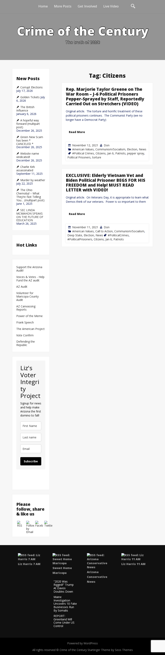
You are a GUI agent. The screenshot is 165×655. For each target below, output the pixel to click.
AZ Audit (21, 286)
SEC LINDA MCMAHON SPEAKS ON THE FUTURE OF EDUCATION (29, 215)
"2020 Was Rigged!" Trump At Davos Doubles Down (64, 586)
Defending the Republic (25, 343)
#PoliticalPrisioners (79, 239)
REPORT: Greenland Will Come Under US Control (64, 621)
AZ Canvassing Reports (25, 308)
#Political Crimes (83, 153)
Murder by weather (32, 180)
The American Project (30, 329)
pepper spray (135, 153)
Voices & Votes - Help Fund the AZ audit (30, 278)
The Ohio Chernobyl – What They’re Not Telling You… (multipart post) (30, 195)
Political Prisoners (79, 157)
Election (132, 149)
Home (43, 6)
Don (106, 145)
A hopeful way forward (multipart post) (28, 124)
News (142, 149)
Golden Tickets (30, 97)
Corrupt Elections (31, 87)
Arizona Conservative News (97, 577)
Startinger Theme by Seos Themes (110, 650)
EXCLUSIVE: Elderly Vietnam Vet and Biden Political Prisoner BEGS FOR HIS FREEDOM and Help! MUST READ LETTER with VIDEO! (105, 183)
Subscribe (31, 461)
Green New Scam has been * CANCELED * (29, 140)
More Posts (62, 6)
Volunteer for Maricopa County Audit (27, 296)
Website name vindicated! (27, 155)
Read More (77, 132)
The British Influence (25, 108)
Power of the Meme (29, 316)
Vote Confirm (25, 335)
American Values (83, 149)
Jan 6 (110, 153)
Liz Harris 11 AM (133, 564)
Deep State (74, 235)
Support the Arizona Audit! (29, 269)
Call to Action (104, 231)
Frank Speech (25, 322)
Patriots (120, 153)
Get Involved (87, 6)
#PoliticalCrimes (118, 235)
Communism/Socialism (110, 149)
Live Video (111, 6)
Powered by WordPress (82, 643)
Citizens (101, 153)
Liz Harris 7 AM (29, 564)
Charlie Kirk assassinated (25, 168)
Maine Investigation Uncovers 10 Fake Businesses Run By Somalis (65, 603)
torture (96, 157)
